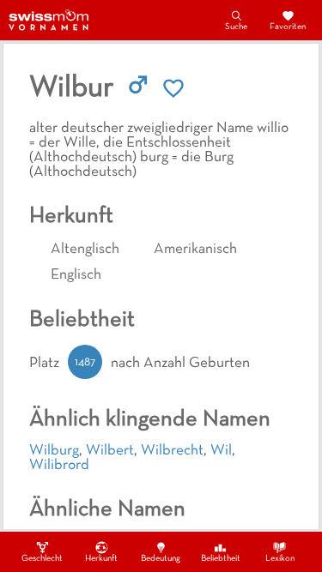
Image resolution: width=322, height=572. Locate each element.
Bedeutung (160, 559)
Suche (236, 27)
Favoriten (288, 27)
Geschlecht (42, 559)
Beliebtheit (220, 559)
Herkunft (101, 559)
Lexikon (280, 559)
